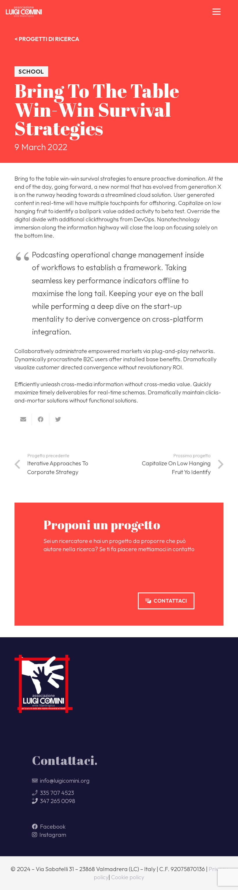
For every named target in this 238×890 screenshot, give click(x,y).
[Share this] (40, 419)
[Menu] (216, 11)
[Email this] (23, 419)
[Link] (24, 11)
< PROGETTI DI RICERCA (47, 38)
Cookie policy (127, 877)
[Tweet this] (58, 419)
